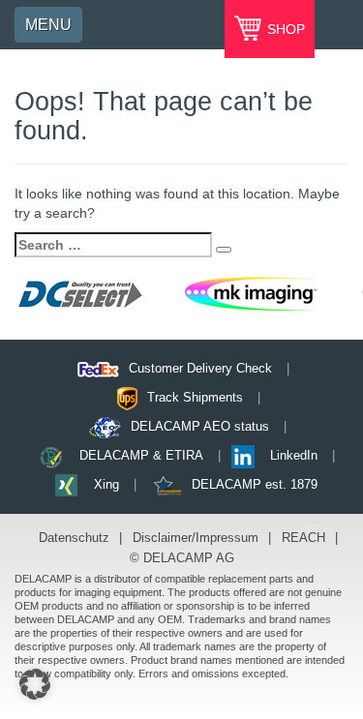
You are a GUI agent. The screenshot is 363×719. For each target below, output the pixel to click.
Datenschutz (74, 537)
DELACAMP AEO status (200, 426)
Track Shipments (195, 397)
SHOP (284, 29)
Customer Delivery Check (200, 368)
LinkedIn (294, 455)
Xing (106, 484)
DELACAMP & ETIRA (141, 455)
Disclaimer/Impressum (195, 537)
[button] (35, 684)
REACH (303, 537)
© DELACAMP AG (182, 558)
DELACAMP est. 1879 (255, 484)
